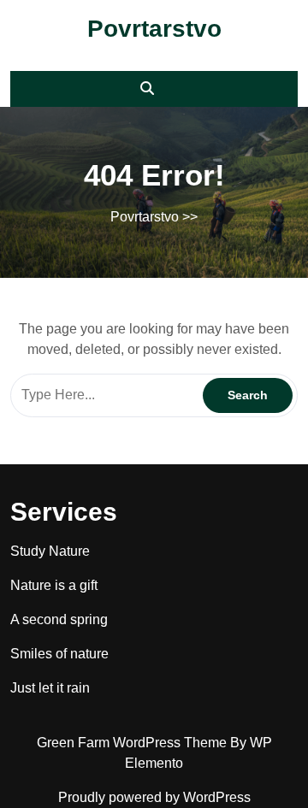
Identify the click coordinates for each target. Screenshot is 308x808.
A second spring (59, 619)
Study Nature (50, 551)
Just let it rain (50, 688)
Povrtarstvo (154, 28)
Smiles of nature (59, 653)
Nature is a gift (54, 585)
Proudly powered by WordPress (154, 797)
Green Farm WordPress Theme (133, 742)
